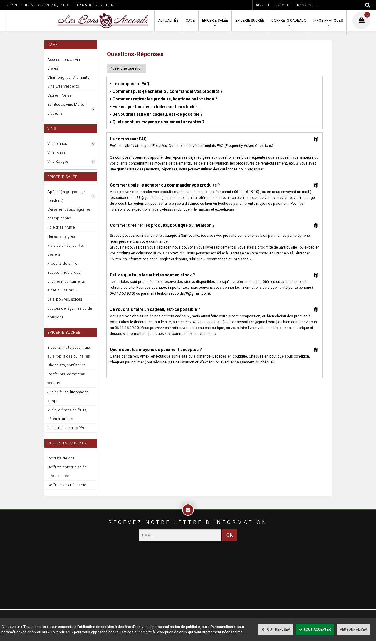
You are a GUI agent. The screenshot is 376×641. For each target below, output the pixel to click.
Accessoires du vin (63, 59)
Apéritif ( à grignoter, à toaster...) (66, 196)
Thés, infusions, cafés (65, 428)
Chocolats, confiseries (66, 365)
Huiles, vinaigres (61, 236)
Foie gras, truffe (61, 227)
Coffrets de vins (61, 458)
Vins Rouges (58, 161)
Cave (190, 20)
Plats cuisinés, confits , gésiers (66, 250)
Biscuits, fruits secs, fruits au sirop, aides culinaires (69, 352)
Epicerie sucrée (249, 20)
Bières (52, 68)
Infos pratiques (328, 20)
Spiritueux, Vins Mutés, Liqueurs (66, 109)
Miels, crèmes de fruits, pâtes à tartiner (67, 414)
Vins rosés (56, 152)
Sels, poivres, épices (64, 299)
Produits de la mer (63, 263)
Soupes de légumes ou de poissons (69, 313)
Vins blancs (57, 143)
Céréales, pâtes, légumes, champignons (69, 214)
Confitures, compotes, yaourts (66, 378)
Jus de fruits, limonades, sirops (68, 396)
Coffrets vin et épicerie (66, 485)
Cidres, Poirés (59, 95)
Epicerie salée (215, 20)
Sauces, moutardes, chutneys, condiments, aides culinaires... (66, 281)
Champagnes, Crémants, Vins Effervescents (68, 82)
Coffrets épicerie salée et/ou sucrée (66, 471)
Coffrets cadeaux (288, 20)
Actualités (168, 20)
